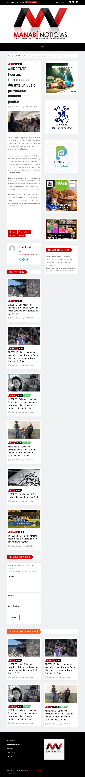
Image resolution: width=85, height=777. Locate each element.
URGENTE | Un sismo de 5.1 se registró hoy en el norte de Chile (23, 496)
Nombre (11, 596)
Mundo (13, 236)
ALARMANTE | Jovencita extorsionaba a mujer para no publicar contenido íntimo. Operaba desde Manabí (22, 451)
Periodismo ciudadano (13, 745)
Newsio (38, 770)
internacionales (25, 232)
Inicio (10, 56)
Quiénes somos (11, 741)
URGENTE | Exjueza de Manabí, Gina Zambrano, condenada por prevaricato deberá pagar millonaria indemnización (22, 403)
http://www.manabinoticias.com (28, 254)
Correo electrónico (14, 606)
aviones (14, 232)
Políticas (9, 756)
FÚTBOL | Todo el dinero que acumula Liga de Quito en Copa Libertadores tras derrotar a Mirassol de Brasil (23, 357)
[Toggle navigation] (42, 47)
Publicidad (10, 749)
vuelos (22, 236)
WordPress (31, 770)
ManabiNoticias (16, 107)
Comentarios (11, 752)
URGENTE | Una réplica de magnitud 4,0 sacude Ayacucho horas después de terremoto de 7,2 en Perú (23, 309)
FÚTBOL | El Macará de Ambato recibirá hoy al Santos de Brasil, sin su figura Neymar (23, 538)
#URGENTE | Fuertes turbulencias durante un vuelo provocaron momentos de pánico (39, 56)
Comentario (11, 576)
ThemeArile (12, 773)
